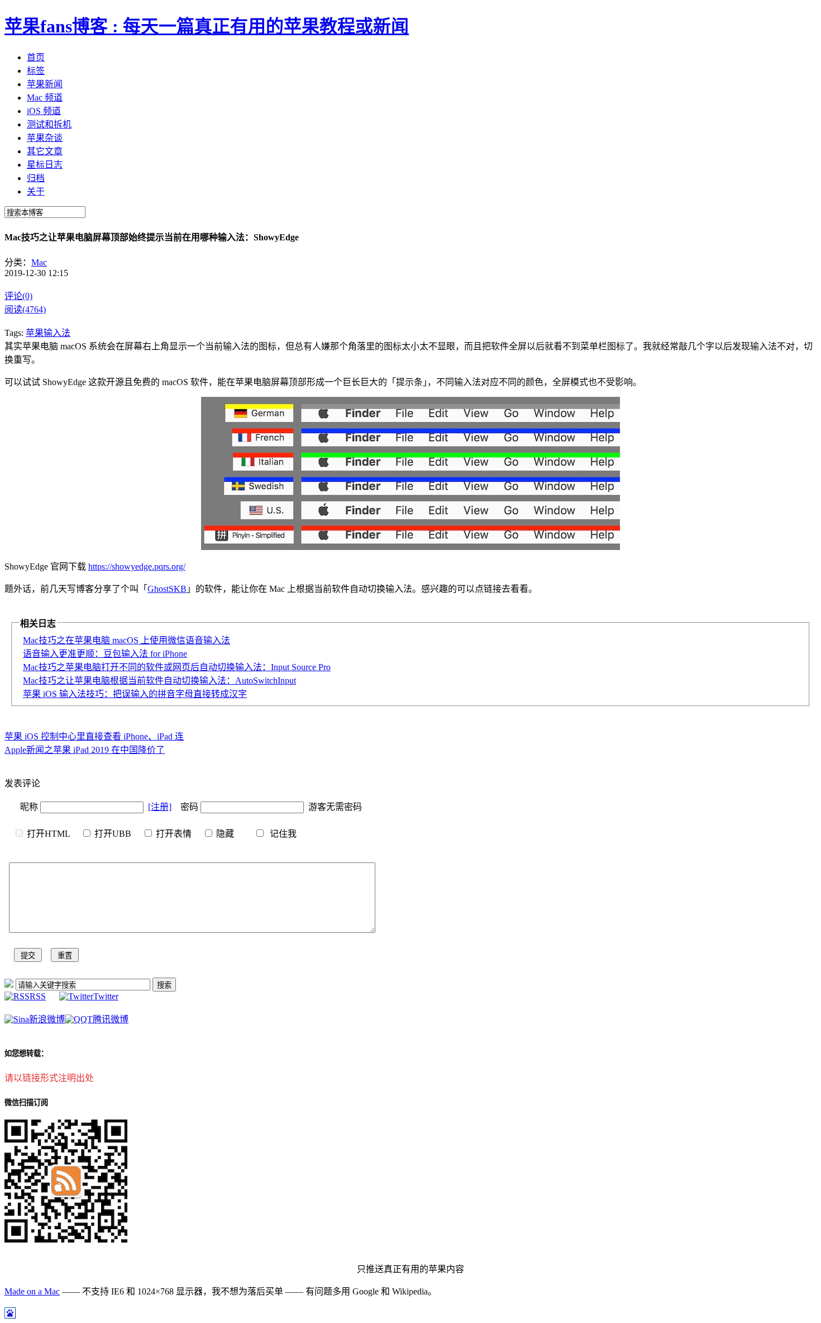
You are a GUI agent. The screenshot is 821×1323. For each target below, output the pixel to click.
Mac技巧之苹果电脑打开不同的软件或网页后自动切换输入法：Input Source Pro (177, 667)
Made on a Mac (32, 1291)
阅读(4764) (25, 309)
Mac (39, 262)
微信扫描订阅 (26, 1102)
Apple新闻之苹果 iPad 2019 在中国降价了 (84, 750)
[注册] (159, 807)
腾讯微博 (110, 1019)
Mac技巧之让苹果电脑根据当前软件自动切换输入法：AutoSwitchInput (159, 680)
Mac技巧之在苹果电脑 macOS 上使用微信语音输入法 (126, 640)
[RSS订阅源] (8, 984)
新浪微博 (47, 1019)
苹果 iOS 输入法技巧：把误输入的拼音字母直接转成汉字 (135, 694)
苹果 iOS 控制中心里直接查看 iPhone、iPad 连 (94, 736)
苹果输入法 (48, 333)
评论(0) (18, 296)
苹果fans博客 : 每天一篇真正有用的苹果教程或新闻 (206, 26)
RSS (38, 996)
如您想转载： (26, 1053)
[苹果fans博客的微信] (65, 1239)
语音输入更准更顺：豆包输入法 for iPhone (105, 653)
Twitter (105, 996)
